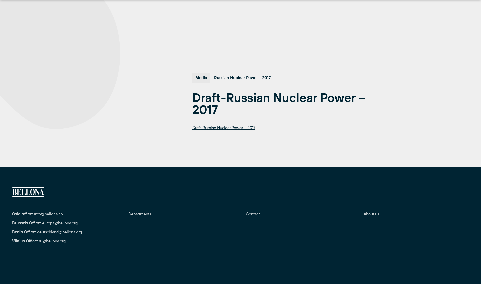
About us (371, 214)
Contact (253, 214)
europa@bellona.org (60, 223)
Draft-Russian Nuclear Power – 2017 (223, 128)
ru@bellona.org (52, 241)
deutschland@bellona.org (59, 232)
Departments (139, 214)
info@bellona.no (48, 214)
